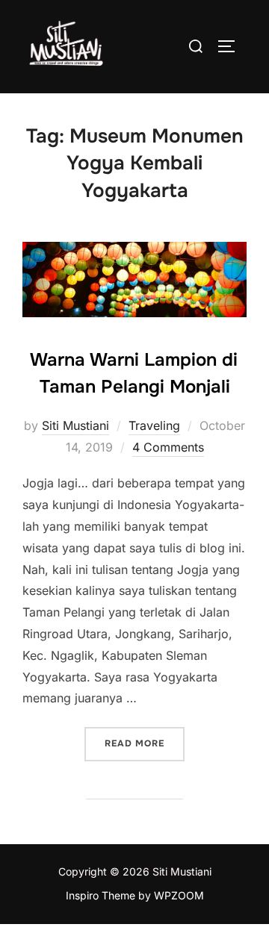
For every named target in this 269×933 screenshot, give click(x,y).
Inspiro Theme (100, 895)
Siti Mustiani (75, 425)
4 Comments (168, 447)
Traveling (154, 425)
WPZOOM (179, 895)
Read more (145, 743)
